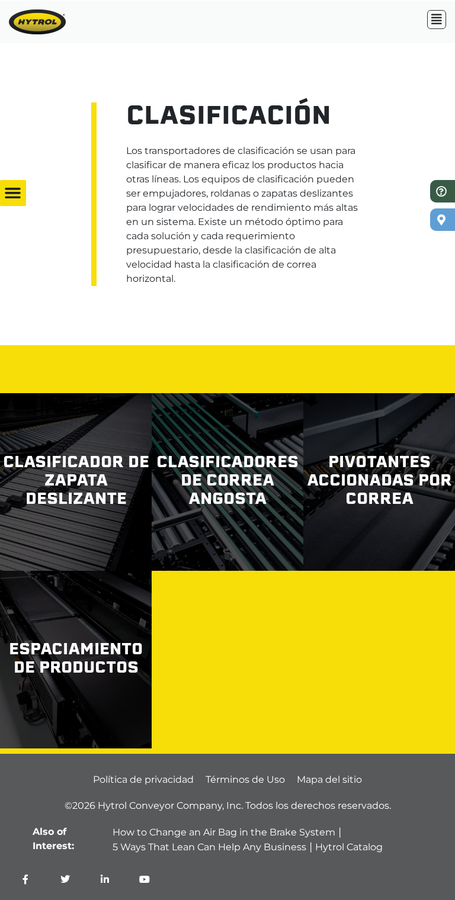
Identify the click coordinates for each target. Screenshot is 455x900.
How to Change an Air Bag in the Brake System (224, 832)
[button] (13, 193)
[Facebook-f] (25, 879)
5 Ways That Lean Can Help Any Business (209, 847)
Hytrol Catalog (349, 847)
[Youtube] (144, 879)
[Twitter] (65, 879)
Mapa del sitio (329, 779)
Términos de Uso (245, 779)
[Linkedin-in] (105, 879)
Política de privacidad (143, 779)
